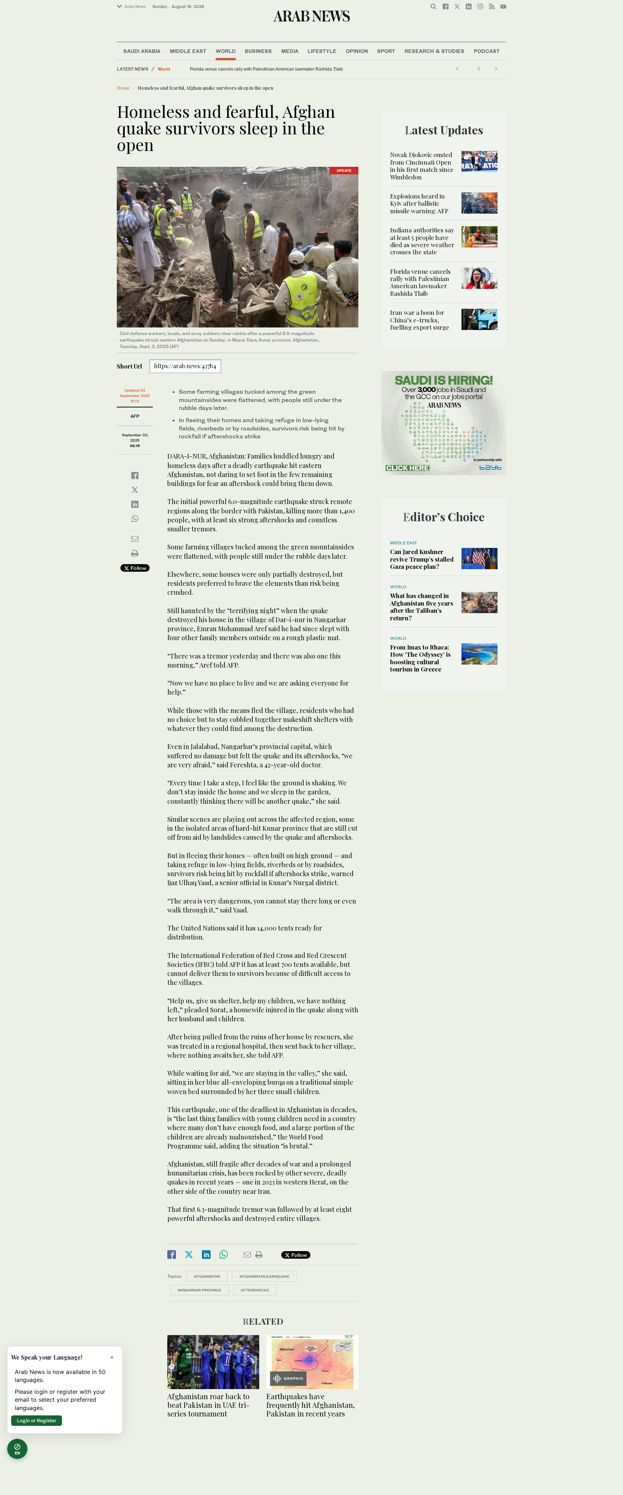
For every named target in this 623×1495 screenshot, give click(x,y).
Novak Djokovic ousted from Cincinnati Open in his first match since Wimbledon (422, 165)
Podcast (487, 51)
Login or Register (36, 1420)
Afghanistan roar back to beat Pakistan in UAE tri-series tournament (208, 1404)
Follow (137, 568)
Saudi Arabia (141, 51)
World (226, 51)
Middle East (188, 51)
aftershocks (255, 1290)
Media (290, 51)
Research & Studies (434, 51)
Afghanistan (207, 1276)
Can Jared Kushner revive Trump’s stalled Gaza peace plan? (422, 559)
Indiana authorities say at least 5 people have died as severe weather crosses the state (422, 241)
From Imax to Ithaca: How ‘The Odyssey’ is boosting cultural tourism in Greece (420, 658)
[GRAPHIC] (312, 1361)
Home (123, 88)
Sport (386, 51)
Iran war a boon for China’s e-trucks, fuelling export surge (246, 69)
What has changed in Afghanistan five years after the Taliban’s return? (421, 606)
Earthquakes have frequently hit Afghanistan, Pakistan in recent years (310, 1404)
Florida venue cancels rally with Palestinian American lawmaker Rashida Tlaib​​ (420, 282)
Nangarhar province (199, 1290)
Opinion (357, 51)
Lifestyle (322, 51)
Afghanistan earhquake (264, 1276)
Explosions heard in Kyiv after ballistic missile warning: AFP (419, 203)
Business (258, 51)
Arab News (135, 6)
